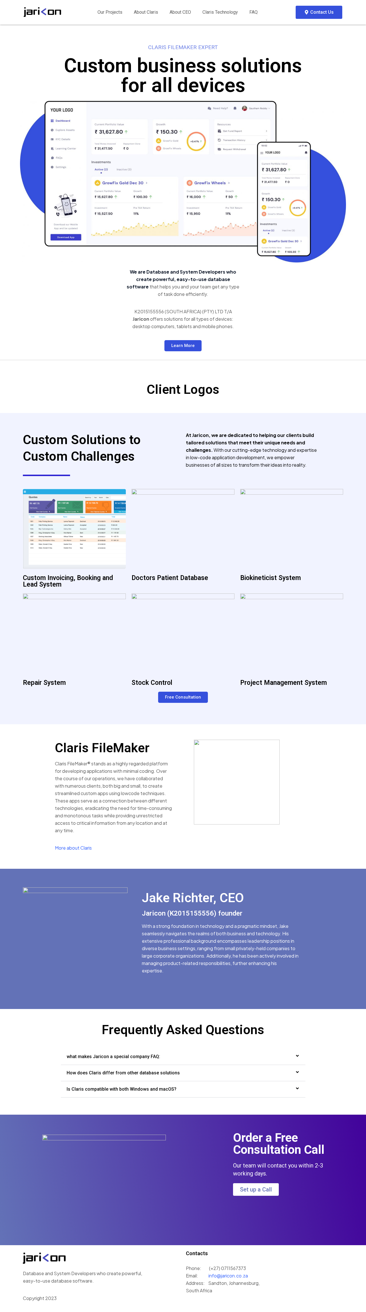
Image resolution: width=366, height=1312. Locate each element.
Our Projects (110, 12)
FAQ (253, 12)
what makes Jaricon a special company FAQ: (113, 1056)
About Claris (146, 12)
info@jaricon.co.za (228, 1276)
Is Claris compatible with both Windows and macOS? (121, 1089)
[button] (183, 1057)
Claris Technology (220, 12)
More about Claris (73, 848)
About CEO (180, 12)
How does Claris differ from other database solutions (123, 1073)
